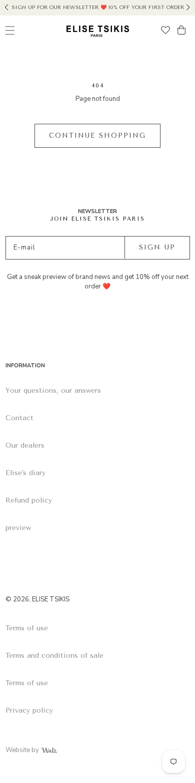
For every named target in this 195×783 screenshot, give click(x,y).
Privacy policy (29, 710)
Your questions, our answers (53, 390)
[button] (6, 6)
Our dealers (25, 445)
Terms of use (27, 628)
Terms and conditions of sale (55, 655)
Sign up (157, 247)
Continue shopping (97, 135)
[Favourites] (165, 31)
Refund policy (29, 500)
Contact (20, 418)
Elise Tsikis (51, 599)
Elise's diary (26, 473)
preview (18, 527)
